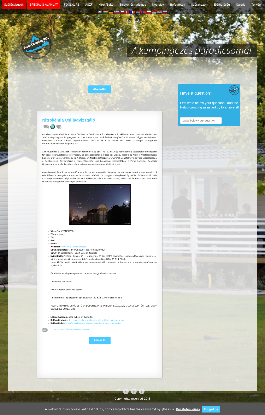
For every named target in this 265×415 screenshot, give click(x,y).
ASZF (89, 4)
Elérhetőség (222, 4)
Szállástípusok (14, 4)
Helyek (70, 329)
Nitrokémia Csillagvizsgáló (73, 246)
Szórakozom (199, 4)
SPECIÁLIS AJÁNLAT (44, 4)
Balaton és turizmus (132, 4)
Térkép (256, 4)
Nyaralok (158, 4)
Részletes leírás (188, 409)
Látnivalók (77, 329)
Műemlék (85, 329)
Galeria (240, 4)
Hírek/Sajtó (106, 4)
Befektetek (177, 4)
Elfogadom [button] (211, 409)
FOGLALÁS (71, 4)
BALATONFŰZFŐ (60, 329)
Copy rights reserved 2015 (132, 398)
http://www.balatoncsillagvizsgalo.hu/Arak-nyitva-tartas (96, 320)
